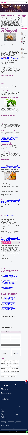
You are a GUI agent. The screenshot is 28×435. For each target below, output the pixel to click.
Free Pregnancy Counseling (18, 405)
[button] (26, 2)
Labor (4, 371)
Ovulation (8, 374)
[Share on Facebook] (5, 10)
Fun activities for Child (3, 368)
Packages (2, 407)
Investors (16, 404)
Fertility (15, 366)
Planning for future (3, 376)
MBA (1, 412)
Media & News (3, 414)
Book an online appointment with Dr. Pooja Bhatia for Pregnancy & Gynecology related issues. (9, 139)
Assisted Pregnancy (13, 360)
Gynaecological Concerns (15, 368)
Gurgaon (16, 390)
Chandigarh (16, 386)
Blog (1, 409)
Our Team (2, 410)
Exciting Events (8, 366)
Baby (17, 360)
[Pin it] (11, 10)
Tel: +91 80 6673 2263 (3, 395)
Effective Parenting (3, 366)
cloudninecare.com (13, 431)
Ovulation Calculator (3, 417)
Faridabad (16, 388)
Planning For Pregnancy (9, 376)
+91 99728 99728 (3, 390)
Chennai (16, 387)
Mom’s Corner (12, 371)
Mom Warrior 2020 (17, 371)
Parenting (11, 374)
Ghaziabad (16, 389)
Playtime (14, 376)
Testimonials (2, 411)
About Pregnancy (3, 360)
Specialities (2, 405)
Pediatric (15, 374)
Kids (1, 371)
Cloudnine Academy (14, 363)
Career (15, 407)
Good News (9, 368)
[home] (7, 2)
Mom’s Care (7, 371)
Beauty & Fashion (3, 363)
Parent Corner (2, 413)
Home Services (3, 415)
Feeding (12, 366)
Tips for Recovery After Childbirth (9, 216)
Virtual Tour (2, 416)
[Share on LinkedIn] (9, 10)
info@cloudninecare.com (4, 389)
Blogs (7, 353)
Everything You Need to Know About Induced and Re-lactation (10, 201)
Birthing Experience (9, 363)
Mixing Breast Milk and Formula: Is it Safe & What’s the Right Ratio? (10, 239)
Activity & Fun (7, 360)
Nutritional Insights (3, 374)
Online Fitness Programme (18, 406)
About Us (2, 404)
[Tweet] (7, 10)
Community (2, 406)
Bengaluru (16, 385)
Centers (2, 408)
